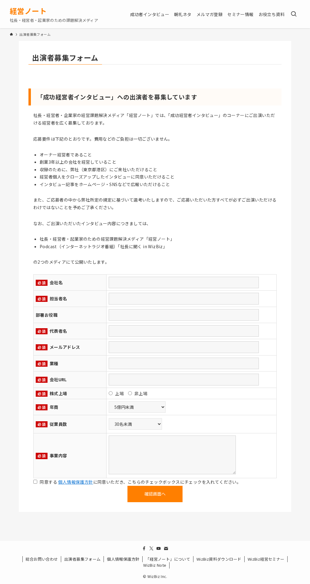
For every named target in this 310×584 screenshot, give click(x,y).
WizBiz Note (154, 565)
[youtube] (158, 548)
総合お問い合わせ (41, 559)
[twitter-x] (151, 548)
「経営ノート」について (168, 559)
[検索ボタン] (293, 14)
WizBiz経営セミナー (266, 559)
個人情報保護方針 (75, 482)
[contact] (166, 548)
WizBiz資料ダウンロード (219, 559)
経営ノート (28, 11)
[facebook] (144, 548)
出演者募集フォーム (82, 559)
